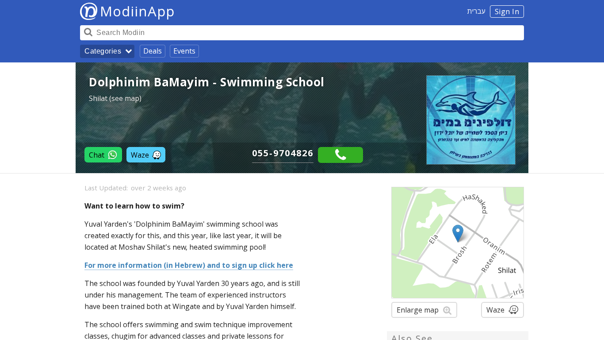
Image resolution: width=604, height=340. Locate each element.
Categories (102, 51)
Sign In (507, 11)
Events (184, 50)
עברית (476, 11)
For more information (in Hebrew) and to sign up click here (188, 265)
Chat (96, 155)
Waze (140, 155)
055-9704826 (282, 152)
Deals (152, 50)
